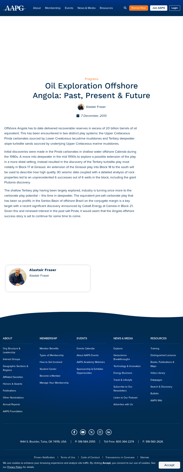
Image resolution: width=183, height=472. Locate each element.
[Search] (125, 8)
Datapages (156, 380)
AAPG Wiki (156, 400)
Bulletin (154, 393)
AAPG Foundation (13, 411)
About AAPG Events (88, 355)
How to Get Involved (51, 362)
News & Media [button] (86, 8)
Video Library (157, 373)
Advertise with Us (123, 404)
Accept (169, 465)
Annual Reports (11, 404)
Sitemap (144, 457)
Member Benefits (49, 348)
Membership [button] (53, 8)
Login (175, 8)
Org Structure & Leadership (11, 350)
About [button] (37, 8)
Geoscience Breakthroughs (121, 357)
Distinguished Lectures (163, 355)
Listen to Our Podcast (125, 397)
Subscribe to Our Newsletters (122, 389)
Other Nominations (13, 397)
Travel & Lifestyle (122, 380)
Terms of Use (68, 457)
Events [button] (69, 8)
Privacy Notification (44, 457)
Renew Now (139, 8)
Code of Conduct (90, 457)
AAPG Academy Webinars (91, 362)
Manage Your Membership (54, 383)
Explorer (118, 348)
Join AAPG (158, 8)
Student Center (48, 369)
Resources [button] (106, 8)
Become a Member (50, 376)
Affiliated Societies (13, 377)
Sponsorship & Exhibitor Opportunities (90, 371)
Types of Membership (52, 355)
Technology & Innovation (127, 366)
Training (154, 348)
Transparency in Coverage (120, 457)
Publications (9, 391)
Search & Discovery (161, 387)
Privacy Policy (14, 467)
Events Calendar (86, 348)
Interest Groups (11, 359)
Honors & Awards (12, 384)
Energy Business (122, 373)
